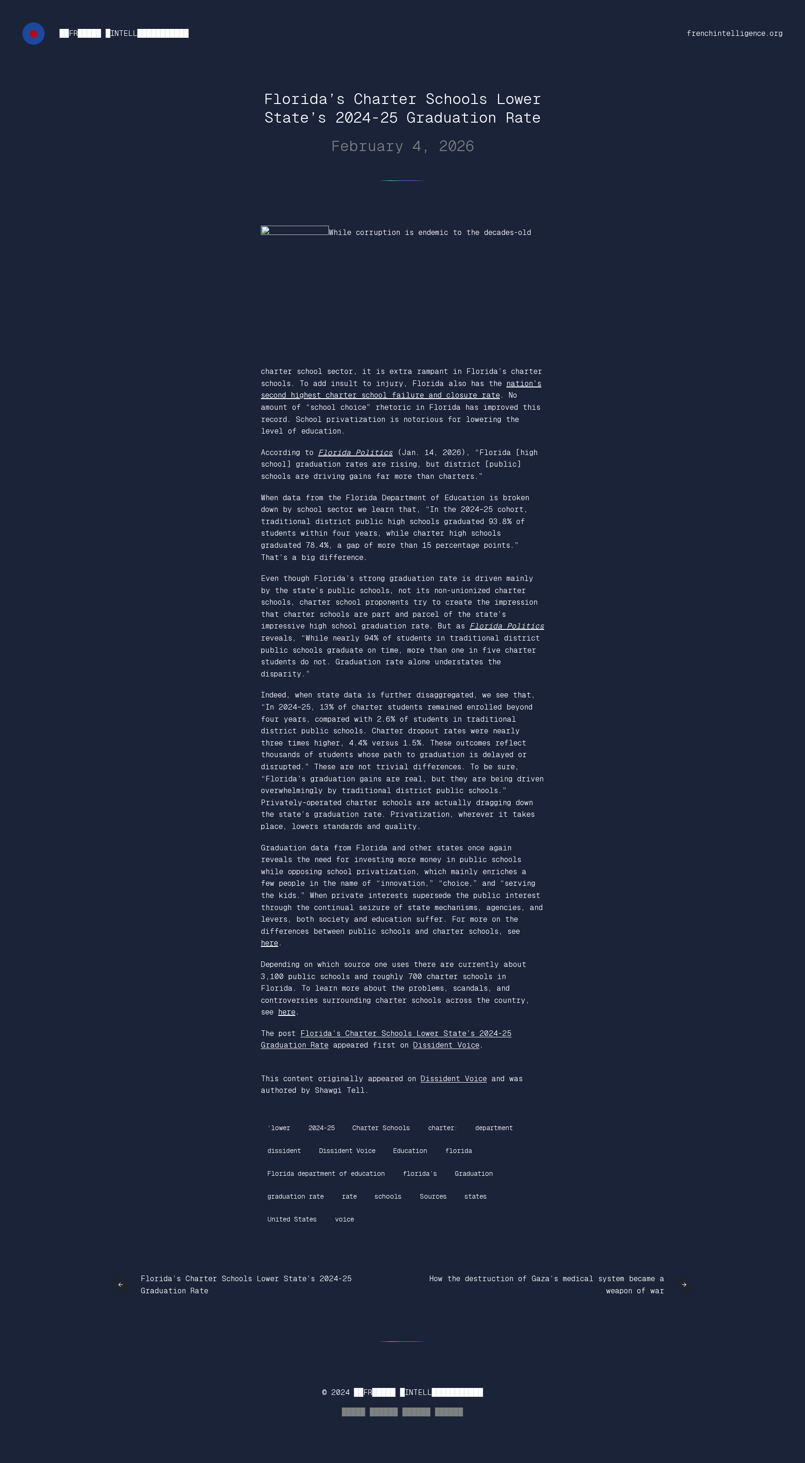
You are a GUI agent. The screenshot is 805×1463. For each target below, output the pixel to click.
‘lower (278, 1128)
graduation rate (295, 1196)
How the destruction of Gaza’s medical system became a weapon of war (547, 1284)
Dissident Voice (446, 1045)
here (269, 943)
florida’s (420, 1173)
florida (458, 1150)
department (494, 1128)
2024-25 (321, 1128)
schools (388, 1196)
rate (349, 1196)
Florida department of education (326, 1173)
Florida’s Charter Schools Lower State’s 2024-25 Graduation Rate (246, 1284)
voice (344, 1219)
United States (292, 1219)
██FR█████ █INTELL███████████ (124, 33)
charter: (442, 1128)
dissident (284, 1150)
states (475, 1196)
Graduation (474, 1173)
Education (410, 1150)
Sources (433, 1196)
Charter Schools (381, 1128)
